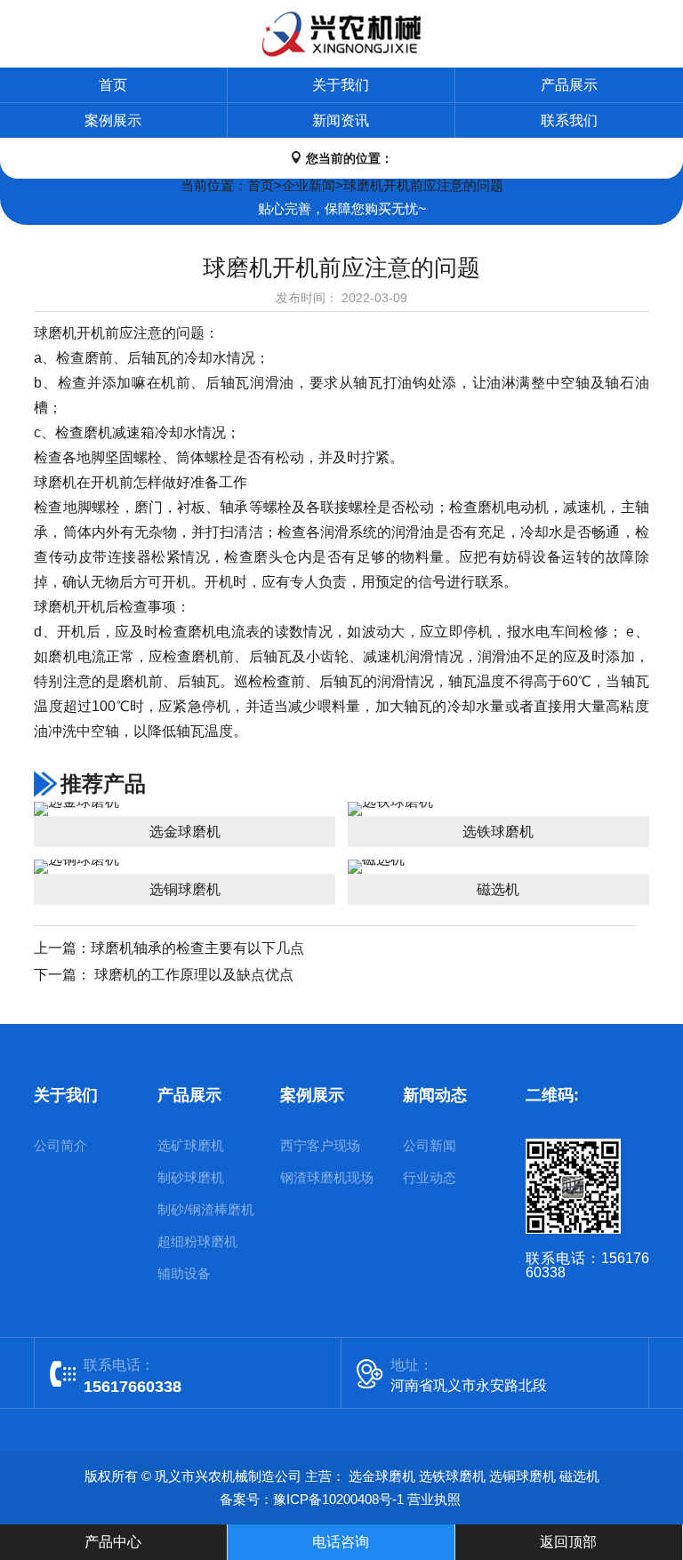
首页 (113, 84)
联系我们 (569, 120)
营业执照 (434, 1499)
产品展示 (569, 84)
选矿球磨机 (190, 1145)
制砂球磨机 (190, 1177)
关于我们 (340, 84)
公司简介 (60, 1145)
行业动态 (429, 1177)
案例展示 (112, 120)
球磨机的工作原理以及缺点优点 (192, 974)
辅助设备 (184, 1273)
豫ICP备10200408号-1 (338, 1499)
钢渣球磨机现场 (327, 1177)
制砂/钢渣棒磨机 (205, 1209)
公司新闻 (429, 1145)
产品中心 (112, 1541)
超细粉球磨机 (197, 1241)
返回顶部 (568, 1541)
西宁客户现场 (320, 1145)
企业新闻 (308, 185)
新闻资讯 (340, 120)
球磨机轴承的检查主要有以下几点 (197, 948)
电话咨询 (340, 1541)
